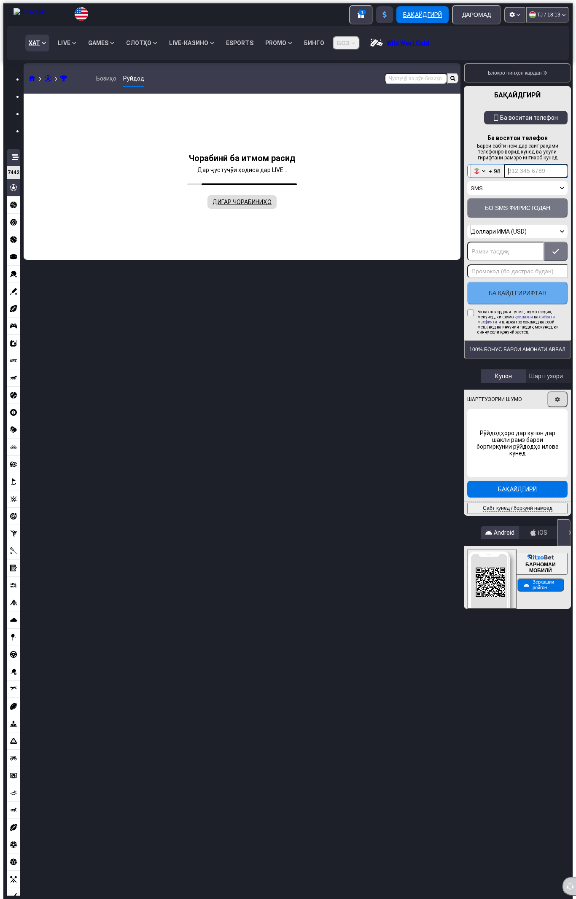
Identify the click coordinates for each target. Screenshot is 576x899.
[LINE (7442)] (32, 78)
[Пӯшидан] (564, 532)
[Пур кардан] (384, 14)
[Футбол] (48, 78)
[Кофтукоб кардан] (453, 78)
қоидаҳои (523, 317)
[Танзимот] (514, 15)
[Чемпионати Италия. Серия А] (64, 78)
